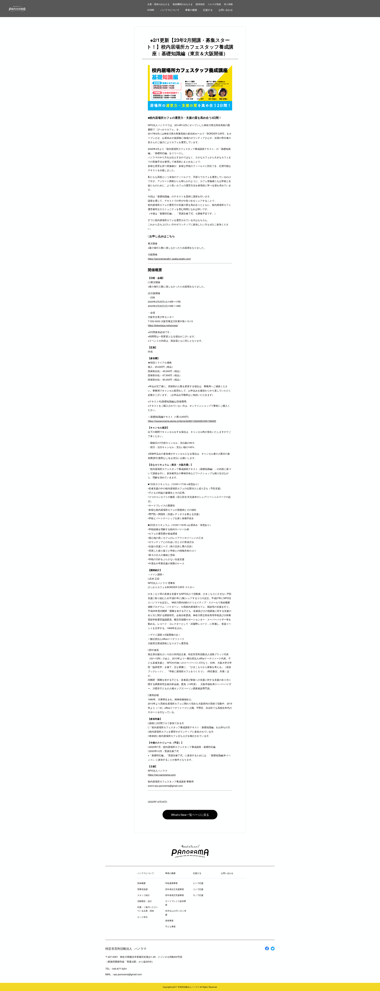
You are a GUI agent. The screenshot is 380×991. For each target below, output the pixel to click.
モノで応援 (198, 895)
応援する (208, 10)
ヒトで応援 (198, 883)
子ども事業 (170, 926)
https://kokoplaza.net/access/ (163, 325)
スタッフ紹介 (143, 895)
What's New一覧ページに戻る (190, 815)
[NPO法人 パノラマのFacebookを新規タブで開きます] (267, 949)
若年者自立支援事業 (174, 889)
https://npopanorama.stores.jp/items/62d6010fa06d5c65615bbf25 (182, 421)
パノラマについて (169, 10)
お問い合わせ (225, 10)
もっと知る (142, 916)
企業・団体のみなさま (158, 4)
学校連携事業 (171, 883)
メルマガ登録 (214, 4)
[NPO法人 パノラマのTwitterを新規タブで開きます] (273, 949)
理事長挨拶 (142, 889)
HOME (150, 10)
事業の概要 (191, 10)
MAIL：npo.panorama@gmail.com (123, 974)
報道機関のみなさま (183, 4)
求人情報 (228, 4)
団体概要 (141, 883)
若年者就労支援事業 (174, 895)
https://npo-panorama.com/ (162, 774)
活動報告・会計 (144, 901)
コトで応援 (198, 889)
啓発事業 (169, 920)
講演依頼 (200, 4)
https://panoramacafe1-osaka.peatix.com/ (169, 258)
